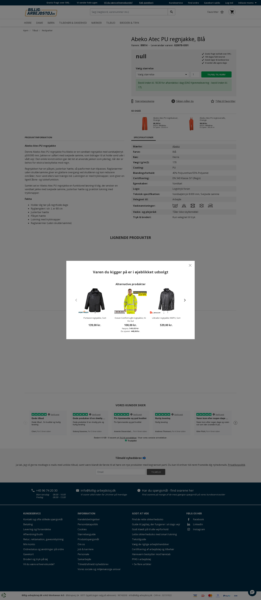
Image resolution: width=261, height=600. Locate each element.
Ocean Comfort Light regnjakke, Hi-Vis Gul (130, 319)
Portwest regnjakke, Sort (95, 318)
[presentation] (183, 300)
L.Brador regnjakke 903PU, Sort (166, 318)
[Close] (190, 265)
